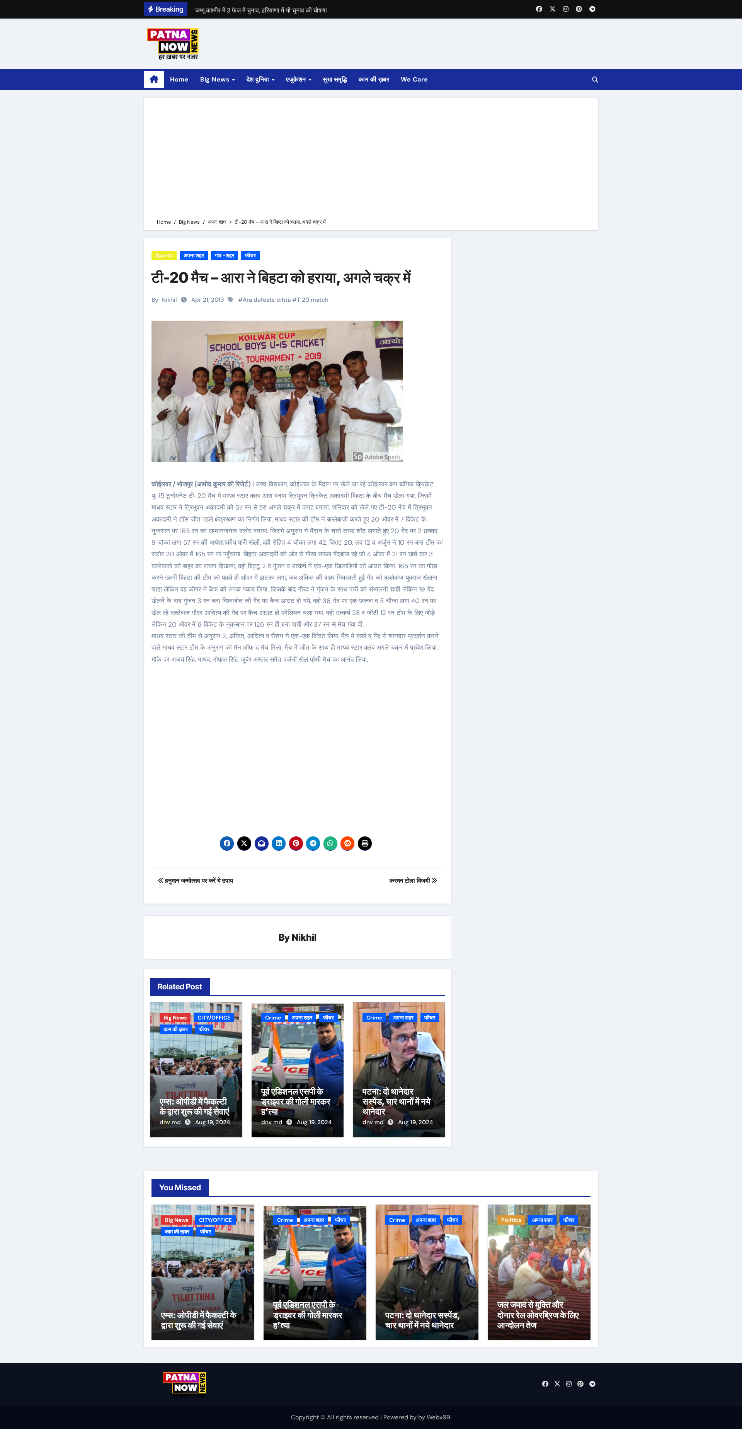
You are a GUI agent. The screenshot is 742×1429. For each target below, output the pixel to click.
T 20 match (312, 300)
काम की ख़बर (374, 79)
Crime (273, 1017)
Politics (511, 1220)
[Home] (154, 79)
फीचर (250, 255)
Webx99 (438, 1417)
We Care (414, 79)
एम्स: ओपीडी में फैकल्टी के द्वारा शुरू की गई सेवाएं (194, 1106)
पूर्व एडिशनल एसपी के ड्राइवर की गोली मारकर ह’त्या (295, 1101)
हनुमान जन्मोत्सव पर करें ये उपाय (198, 881)
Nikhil (169, 300)
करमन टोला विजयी (410, 881)
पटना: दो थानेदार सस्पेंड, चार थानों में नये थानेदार (396, 1101)
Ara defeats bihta (267, 300)
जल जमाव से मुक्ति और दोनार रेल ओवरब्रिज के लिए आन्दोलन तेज (538, 1315)
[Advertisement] (372, 159)
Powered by (400, 1417)
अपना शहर (194, 255)
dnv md (171, 1122)
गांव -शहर (224, 255)
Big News (215, 79)
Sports (164, 255)
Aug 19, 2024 (212, 1122)
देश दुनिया (259, 79)
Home (179, 79)
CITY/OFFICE (213, 1017)
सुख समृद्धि (335, 79)
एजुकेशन (297, 79)
